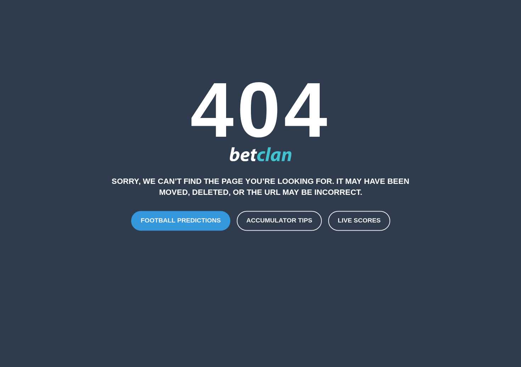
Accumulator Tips (279, 220)
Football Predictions (181, 220)
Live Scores (359, 220)
